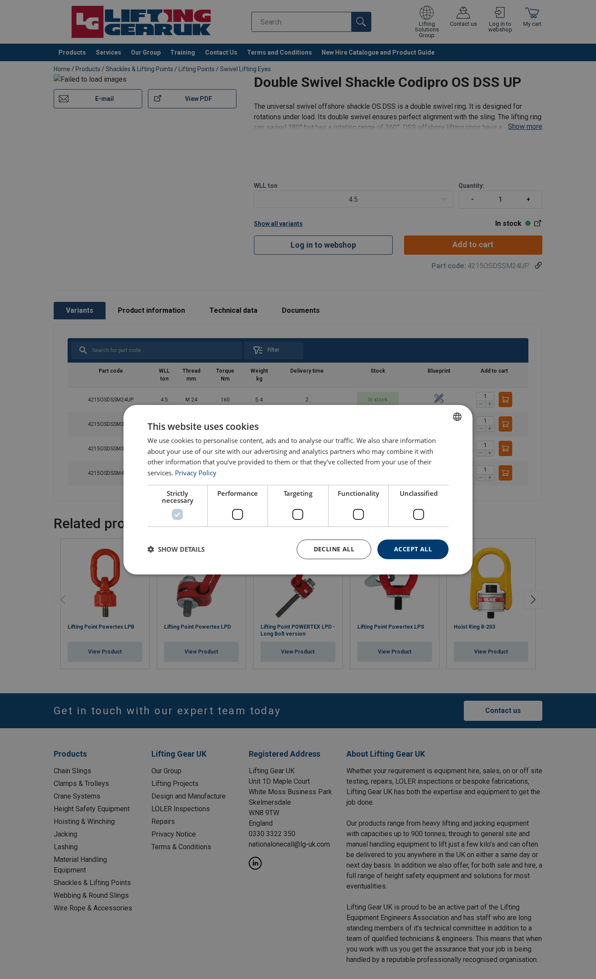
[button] (176, 549)
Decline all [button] (334, 549)
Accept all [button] (413, 549)
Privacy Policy (195, 472)
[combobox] (457, 416)
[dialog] (298, 489)
